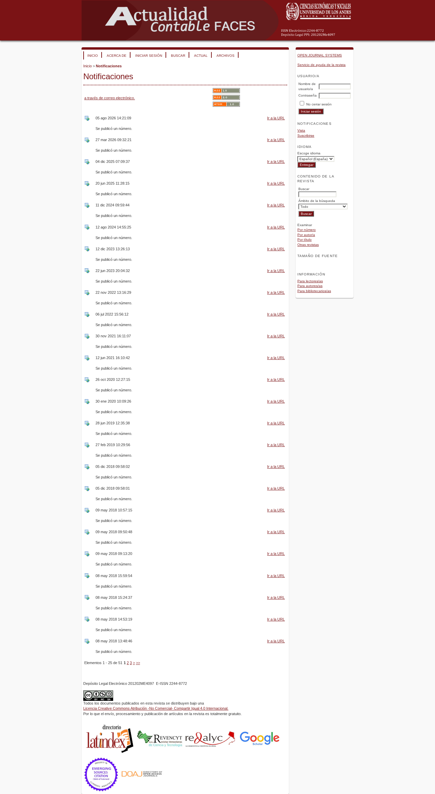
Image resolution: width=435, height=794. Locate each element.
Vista (301, 130)
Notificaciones (109, 66)
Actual (201, 55)
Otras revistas (308, 245)
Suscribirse (305, 135)
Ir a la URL (276, 118)
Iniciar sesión (148, 55)
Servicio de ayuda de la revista (321, 65)
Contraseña (307, 95)
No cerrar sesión (319, 104)
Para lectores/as (310, 281)
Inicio (92, 55)
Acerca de (116, 55)
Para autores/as (310, 286)
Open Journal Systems (319, 55)
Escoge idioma (308, 153)
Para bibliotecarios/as (314, 291)
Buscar (178, 55)
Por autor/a (306, 235)
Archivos (225, 55)
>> (138, 663)
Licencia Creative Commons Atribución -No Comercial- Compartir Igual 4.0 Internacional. (155, 708)
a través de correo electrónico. (109, 98)
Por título (304, 239)
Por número (306, 230)
